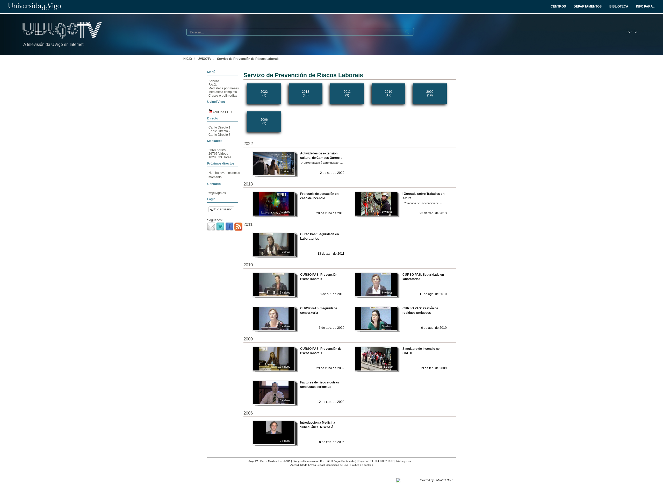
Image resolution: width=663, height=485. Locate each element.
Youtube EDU (222, 112)
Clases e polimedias (222, 95)
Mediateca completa (222, 92)
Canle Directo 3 (219, 135)
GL (635, 32)
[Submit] (407, 32)
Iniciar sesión (223, 209)
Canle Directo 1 (219, 127)
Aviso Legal (316, 464)
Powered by (436, 480)
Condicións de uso (337, 464)
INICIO (187, 59)
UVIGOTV (204, 59)
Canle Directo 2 (219, 131)
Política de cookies (361, 464)
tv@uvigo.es (217, 193)
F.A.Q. (212, 85)
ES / (629, 32)
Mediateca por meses (223, 88)
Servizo (213, 81)
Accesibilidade (298, 464)
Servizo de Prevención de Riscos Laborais (248, 59)
